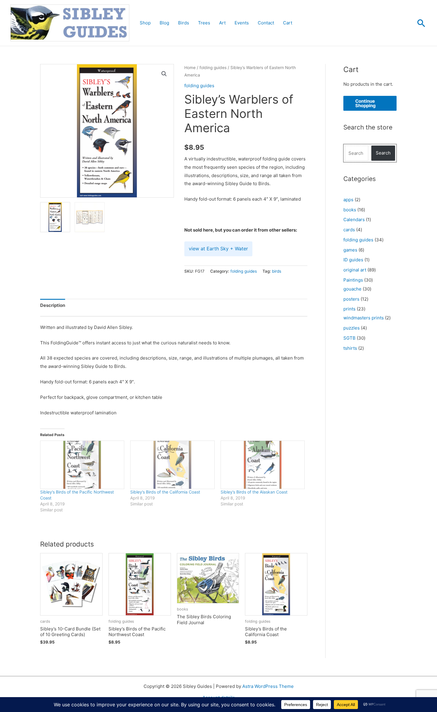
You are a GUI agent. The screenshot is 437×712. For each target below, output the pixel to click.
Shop (145, 23)
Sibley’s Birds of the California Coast (165, 491)
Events (242, 23)
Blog (164, 23)
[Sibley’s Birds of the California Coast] (172, 465)
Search (383, 153)
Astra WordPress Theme (268, 686)
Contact (266, 23)
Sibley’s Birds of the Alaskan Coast (254, 491)
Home (190, 67)
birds (276, 271)
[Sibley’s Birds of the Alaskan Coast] (263, 465)
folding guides (213, 67)
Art (222, 23)
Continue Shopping (365, 103)
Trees (204, 23)
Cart (287, 23)
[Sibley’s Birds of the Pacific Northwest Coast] (82, 465)
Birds (183, 23)
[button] (421, 23)
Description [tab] (52, 305)
